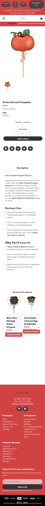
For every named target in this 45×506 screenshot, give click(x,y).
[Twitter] (24, 148)
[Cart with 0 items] (38, 17)
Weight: (22, 121)
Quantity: (23, 128)
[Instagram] (19, 409)
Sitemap (6, 429)
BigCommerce (36, 503)
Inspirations (8, 422)
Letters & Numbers (32, 434)
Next (38, 327)
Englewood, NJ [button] (5, 4)
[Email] (12, 148)
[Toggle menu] (6, 18)
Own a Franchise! (10, 424)
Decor (26, 437)
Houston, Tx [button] (36, 4)
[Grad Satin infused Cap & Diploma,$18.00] (31, 304)
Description (22, 167)
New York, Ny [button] (15, 4)
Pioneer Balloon (9, 459)
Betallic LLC (8, 451)
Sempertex (7, 454)
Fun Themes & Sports (33, 427)
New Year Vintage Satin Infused (12, 322)
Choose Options (13, 334)
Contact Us (7, 427)
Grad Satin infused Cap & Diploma (31, 320)
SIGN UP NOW (11, 23)
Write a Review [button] (9, 109)
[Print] (18, 148)
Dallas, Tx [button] (23, 4)
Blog (5, 419)
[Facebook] (6, 148)
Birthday (27, 424)
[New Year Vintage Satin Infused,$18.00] (13, 304)
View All (6, 461)
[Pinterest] (30, 148)
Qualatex (7, 456)
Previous (6, 327)
